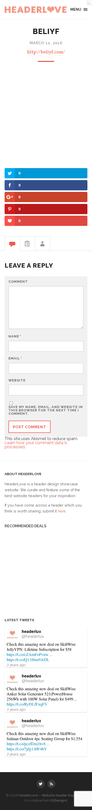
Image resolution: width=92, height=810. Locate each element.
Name (14, 336)
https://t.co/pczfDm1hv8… (28, 743)
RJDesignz (59, 800)
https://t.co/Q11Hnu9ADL (28, 659)
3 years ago (16, 664)
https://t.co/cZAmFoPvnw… (30, 654)
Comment (18, 281)
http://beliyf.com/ (46, 52)
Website (17, 380)
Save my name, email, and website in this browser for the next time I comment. (45, 410)
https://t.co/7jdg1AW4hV (27, 748)
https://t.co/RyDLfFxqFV (27, 704)
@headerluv (33, 636)
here (62, 511)
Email (15, 358)
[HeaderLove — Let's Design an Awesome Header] (35, 9)
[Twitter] (41, 784)
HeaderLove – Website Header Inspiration (52, 795)
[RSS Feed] (51, 784)
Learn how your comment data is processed (36, 444)
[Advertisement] (46, 114)
